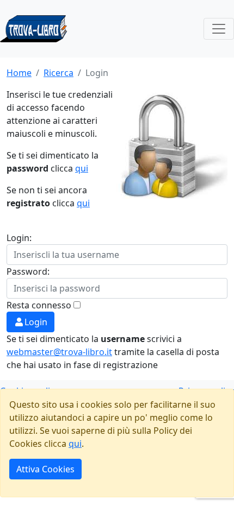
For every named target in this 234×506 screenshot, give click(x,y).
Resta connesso (39, 305)
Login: (19, 238)
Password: (28, 271)
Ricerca (58, 73)
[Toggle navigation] (219, 29)
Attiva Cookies (45, 469)
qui (81, 168)
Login (35, 322)
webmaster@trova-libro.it (59, 352)
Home (19, 73)
